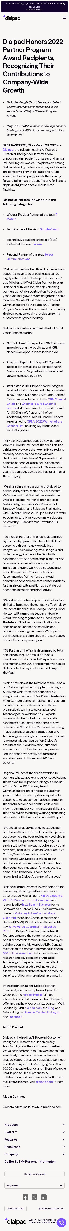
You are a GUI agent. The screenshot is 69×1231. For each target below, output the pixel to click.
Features (10, 1139)
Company (11, 1154)
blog (51, 1008)
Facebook (15, 1017)
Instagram (54, 1012)
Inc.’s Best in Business (36, 904)
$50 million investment (18, 953)
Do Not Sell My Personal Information (30, 1161)
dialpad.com (33, 1008)
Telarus (37, 244)
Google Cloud (49, 229)
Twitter (41, 1012)
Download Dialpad (34, 1173)
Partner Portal (32, 994)
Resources (12, 1147)
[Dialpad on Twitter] (34, 1197)
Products (11, 1124)
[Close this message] (63, 4)
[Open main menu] (64, 18)
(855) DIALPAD (16, 1208)
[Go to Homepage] (11, 18)
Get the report (34, 9)
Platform (10, 1132)
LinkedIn (29, 1012)
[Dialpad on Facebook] (25, 1197)
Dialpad (8, 149)
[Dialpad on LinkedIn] (44, 1197)
